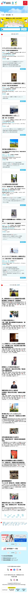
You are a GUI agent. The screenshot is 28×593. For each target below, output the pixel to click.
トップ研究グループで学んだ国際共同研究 (13, 343)
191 (17, 517)
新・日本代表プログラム (12, 589)
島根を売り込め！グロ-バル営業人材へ (12, 502)
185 (10, 516)
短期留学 (4, 522)
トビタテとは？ (5, 589)
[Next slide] (20, 544)
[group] (10, 538)
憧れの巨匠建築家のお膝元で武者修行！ (13, 460)
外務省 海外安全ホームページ (8, 558)
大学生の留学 (24, 590)
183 (22, 514)
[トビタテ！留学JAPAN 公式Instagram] (17, 570)
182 (18, 514)
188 (23, 516)
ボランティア (22, 522)
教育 (26, 523)
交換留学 (8, 523)
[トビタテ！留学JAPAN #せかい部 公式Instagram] (14, 580)
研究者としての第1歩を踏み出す (11, 367)
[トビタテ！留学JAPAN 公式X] (8, 570)
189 (8, 517)
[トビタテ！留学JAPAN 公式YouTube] (11, 570)
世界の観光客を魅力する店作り (10, 437)
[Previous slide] (8, 544)
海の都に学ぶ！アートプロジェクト (11, 414)
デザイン (23, 523)
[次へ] (20, 517)
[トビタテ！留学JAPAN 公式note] (20, 569)
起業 (16, 523)
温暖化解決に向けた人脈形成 (10, 390)
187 (18, 516)
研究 (12, 522)
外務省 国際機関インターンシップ (9, 560)
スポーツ (19, 523)
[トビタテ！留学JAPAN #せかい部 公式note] (17, 580)
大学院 (11, 523)
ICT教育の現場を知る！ (8, 320)
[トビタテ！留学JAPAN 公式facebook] (14, 570)
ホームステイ (9, 522)
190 (12, 517)
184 (5, 516)
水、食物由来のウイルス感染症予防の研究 (13, 298)
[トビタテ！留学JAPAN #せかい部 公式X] (11, 580)
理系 (14, 523)
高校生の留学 (18, 590)
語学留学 (4, 523)
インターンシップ (16, 522)
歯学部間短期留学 (7, 481)
